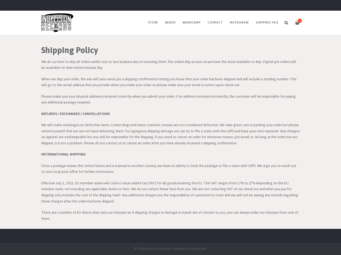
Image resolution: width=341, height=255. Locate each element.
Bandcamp (192, 22)
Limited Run (198, 248)
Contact (215, 22)
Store (153, 22)
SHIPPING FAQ (267, 22)
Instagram (239, 22)
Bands (170, 22)
